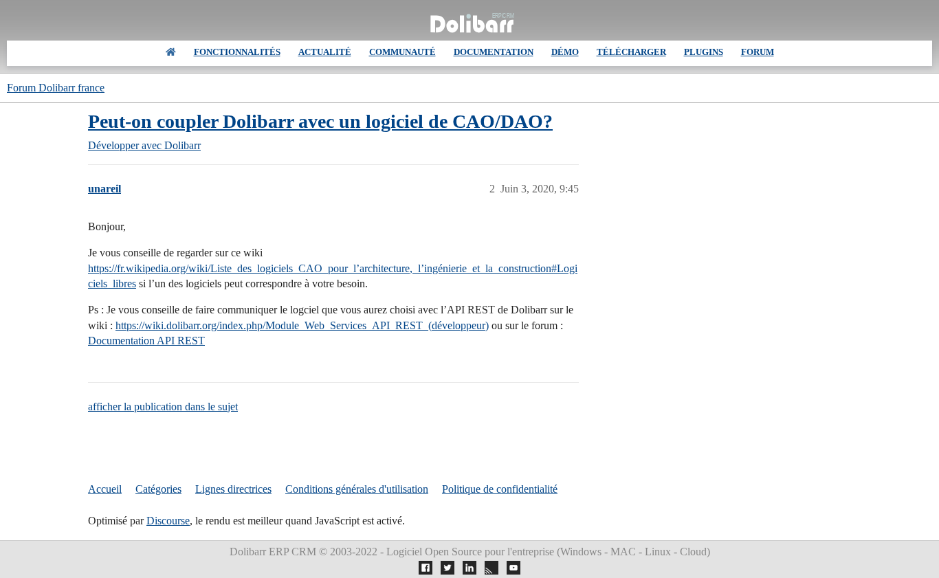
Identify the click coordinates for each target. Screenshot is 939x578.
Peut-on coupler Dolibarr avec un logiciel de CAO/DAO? (320, 121)
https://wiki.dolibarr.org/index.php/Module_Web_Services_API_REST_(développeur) (302, 325)
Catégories (158, 489)
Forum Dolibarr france (55, 87)
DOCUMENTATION (493, 52)
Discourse (168, 520)
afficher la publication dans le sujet (163, 406)
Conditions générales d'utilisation (356, 489)
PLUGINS (703, 52)
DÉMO (565, 52)
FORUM (757, 52)
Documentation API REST (146, 340)
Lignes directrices (233, 489)
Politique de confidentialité (499, 489)
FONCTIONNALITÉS (237, 52)
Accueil (105, 489)
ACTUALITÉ (324, 52)
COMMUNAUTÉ (402, 52)
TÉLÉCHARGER (631, 52)
